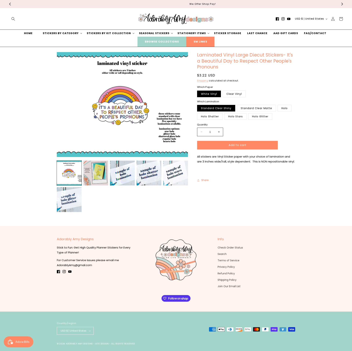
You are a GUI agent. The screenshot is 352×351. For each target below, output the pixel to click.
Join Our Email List (229, 286)
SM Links (200, 41)
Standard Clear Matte (256, 108)
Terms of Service (228, 260)
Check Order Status (230, 247)
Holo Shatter (210, 116)
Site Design (102, 343)
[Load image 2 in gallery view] (95, 173)
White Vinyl (209, 94)
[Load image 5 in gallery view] (175, 173)
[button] (13, 19)
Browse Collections (162, 41)
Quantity (202, 124)
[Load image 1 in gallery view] (69, 173)
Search (222, 254)
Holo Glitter (260, 116)
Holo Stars (235, 116)
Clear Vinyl (234, 94)
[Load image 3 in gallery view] (122, 173)
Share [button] (205, 180)
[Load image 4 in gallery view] (149, 173)
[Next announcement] (342, 4)
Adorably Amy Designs (79, 343)
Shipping (202, 80)
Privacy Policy (226, 267)
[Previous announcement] (10, 4)
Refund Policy (226, 273)
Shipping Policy (227, 280)
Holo (284, 108)
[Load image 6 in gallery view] (69, 199)
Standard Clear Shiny (216, 108)
